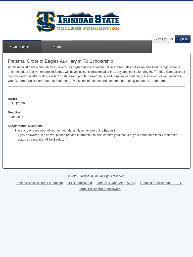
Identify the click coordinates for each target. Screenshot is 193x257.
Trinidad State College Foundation (39, 182)
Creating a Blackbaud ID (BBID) (161, 182)
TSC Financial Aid (79, 182)
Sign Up (160, 38)
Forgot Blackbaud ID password (100, 188)
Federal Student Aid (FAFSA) (116, 182)
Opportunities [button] (22, 46)
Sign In (182, 38)
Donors (57, 46)
